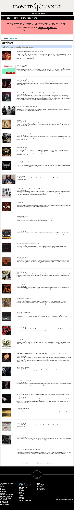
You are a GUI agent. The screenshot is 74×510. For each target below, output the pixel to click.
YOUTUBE (21, 497)
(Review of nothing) (21, 202)
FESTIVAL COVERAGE (5, 498)
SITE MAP (2, 487)
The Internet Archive (45, 30)
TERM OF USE (40, 485)
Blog (29, 18)
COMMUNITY (3, 500)
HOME (1, 485)
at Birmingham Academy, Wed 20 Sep (28, 79)
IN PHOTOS (3, 491)
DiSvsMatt (6, 47)
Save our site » (37, 13)
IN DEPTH (2, 490)
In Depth (15, 18)
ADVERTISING (40, 488)
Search (70, 18)
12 (44, 463)
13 (47, 463)
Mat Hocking (23, 53)
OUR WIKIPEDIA (41, 490)
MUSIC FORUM (4, 501)
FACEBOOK (21, 491)
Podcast (34, 18)
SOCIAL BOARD (4, 503)
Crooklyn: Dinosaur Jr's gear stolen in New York (27, 106)
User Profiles (13, 38)
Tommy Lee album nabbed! (22, 216)
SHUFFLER (21, 494)
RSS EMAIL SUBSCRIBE (24, 500)
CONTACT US (21, 483)
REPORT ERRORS (4, 505)
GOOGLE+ (20, 489)
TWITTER (20, 492)
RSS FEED (21, 499)
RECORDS (2, 493)
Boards (6, 38)
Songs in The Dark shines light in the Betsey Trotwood (28, 449)
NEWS (1, 488)
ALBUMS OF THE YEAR (6, 496)
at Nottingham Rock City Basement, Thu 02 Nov (30, 51)
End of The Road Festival (22, 65)
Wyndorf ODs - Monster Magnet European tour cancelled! (29, 175)
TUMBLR (20, 495)
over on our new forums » (47, 27)
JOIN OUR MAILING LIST (24, 485)
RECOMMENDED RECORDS (7, 495)
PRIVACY (39, 487)
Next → (51, 463)
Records (8, 18)
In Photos (23, 18)
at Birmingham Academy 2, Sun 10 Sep (36, 92)
